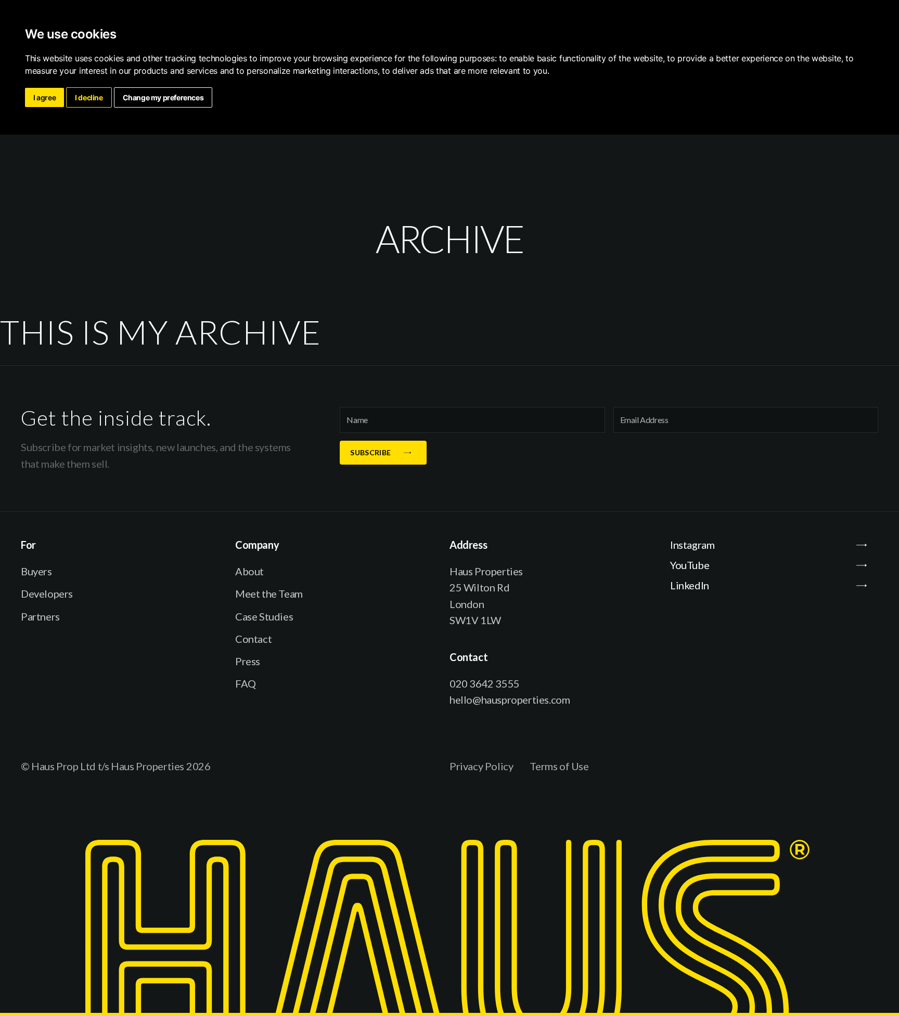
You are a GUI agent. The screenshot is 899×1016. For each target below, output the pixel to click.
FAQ (245, 683)
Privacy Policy (481, 766)
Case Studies (264, 616)
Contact (253, 638)
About (249, 571)
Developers (47, 593)
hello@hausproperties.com (510, 699)
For (28, 544)
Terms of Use (559, 766)
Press (247, 661)
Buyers (36, 571)
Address (468, 544)
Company (257, 544)
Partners (40, 616)
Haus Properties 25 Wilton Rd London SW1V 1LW (486, 595)
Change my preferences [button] (163, 97)
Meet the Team (269, 593)
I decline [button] (88, 97)
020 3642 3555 (485, 683)
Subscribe (370, 452)
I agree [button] (44, 97)
